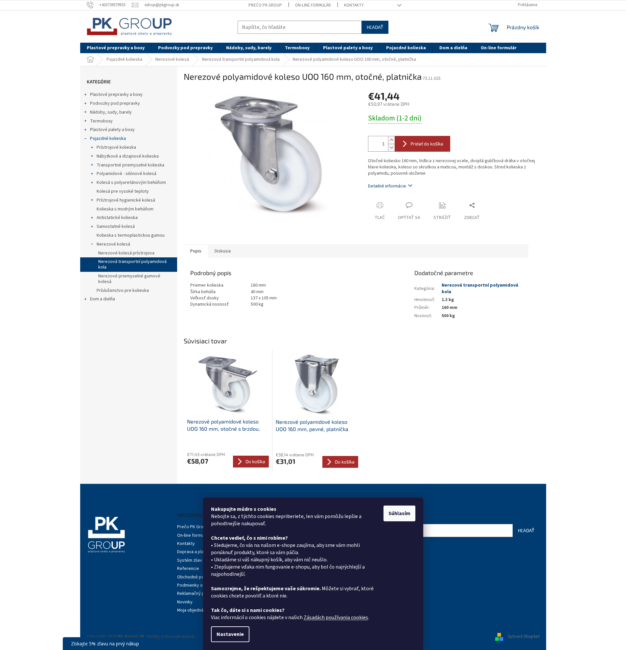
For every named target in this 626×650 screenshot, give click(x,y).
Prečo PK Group (265, 5)
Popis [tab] (195, 251)
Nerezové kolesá (113, 244)
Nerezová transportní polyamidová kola (132, 264)
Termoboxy (101, 121)
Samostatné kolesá (116, 226)
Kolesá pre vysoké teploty (123, 191)
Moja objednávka (193, 610)
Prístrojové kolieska (116, 147)
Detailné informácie (387, 186)
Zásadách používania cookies (336, 617)
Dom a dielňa (102, 299)
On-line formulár (313, 5)
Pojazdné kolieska (108, 138)
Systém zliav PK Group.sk (202, 560)
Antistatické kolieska (117, 217)
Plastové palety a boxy (112, 129)
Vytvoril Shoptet (524, 636)
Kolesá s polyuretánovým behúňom (131, 182)
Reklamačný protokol (198, 593)
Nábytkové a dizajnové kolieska (128, 156)
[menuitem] (115, 48)
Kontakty (354, 5)
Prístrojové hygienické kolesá (126, 200)
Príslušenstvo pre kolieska (123, 290)
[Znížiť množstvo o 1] (391, 147)
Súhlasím (399, 513)
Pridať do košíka (426, 143)
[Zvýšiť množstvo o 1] (391, 140)
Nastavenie (230, 634)
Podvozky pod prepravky (115, 103)
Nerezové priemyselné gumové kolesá (129, 279)
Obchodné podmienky (199, 577)
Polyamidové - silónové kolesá (126, 173)
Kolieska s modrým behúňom (125, 209)
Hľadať (375, 27)
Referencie (188, 568)
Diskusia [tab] (223, 251)
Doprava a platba (193, 552)
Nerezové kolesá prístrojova (126, 253)
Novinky (185, 602)
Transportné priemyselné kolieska (130, 165)
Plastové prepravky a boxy (116, 94)
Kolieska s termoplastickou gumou (131, 235)
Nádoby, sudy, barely (111, 112)
